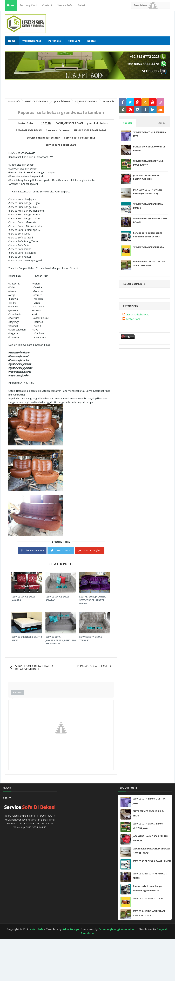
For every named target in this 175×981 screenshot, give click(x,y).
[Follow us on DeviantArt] (122, 110)
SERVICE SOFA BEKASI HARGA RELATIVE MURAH (34, 667)
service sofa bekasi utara (61, 144)
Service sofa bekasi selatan (43, 137)
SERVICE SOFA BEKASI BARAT (90, 130)
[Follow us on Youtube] (153, 102)
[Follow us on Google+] (138, 102)
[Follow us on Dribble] (160, 102)
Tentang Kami (28, 5)
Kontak (91, 40)
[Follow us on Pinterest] (130, 110)
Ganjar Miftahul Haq (137, 314)
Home (10, 5)
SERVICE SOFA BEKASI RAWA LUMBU (152, 861)
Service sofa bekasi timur (79, 137)
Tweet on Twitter (63, 550)
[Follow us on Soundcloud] (160, 110)
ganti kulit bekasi (97, 123)
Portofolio (54, 40)
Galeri (81, 5)
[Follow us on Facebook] (122, 102)
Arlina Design (70, 929)
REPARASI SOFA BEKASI (29, 130)
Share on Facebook (34, 550)
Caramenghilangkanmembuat (117, 929)
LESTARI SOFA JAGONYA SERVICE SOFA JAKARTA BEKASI (92, 600)
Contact (47, 5)
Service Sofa (64, 5)
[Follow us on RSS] (145, 102)
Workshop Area (31, 40)
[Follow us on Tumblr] (145, 110)
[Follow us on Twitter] (130, 102)
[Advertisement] (15, 967)
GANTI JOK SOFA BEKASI (69, 123)
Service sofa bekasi (58, 130)
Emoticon (17, 692)
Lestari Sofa (133, 319)
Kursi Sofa (74, 40)
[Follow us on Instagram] (138, 110)
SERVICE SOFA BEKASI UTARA (148, 247)
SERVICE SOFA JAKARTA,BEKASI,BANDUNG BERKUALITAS (60, 640)
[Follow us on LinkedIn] (153, 110)
